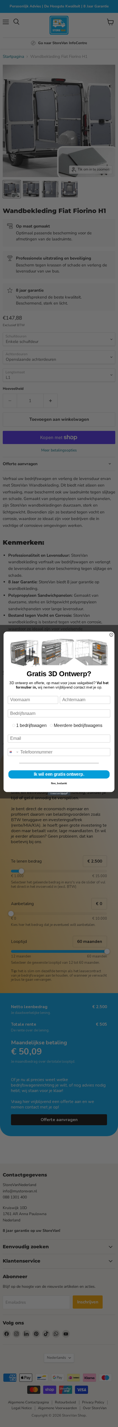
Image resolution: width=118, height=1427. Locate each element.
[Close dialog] (111, 634)
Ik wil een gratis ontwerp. (59, 774)
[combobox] (13, 752)
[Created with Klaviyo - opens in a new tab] (59, 793)
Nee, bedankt (59, 783)
